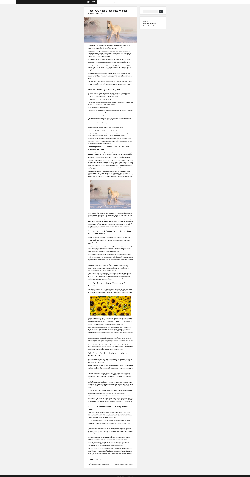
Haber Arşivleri (91, 1)
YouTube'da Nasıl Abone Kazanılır (149, 25)
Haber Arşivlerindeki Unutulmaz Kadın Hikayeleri (98, 464)
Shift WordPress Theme (121, 476)
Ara (143, 9)
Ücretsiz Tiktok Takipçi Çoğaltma (112, 2)
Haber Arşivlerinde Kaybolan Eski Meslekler (124, 464)
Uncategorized (98, 459)
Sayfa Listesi (104, 2)
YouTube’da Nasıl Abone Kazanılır (124, 2)
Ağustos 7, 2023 (94, 13)
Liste (100, 2)
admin (89, 13)
